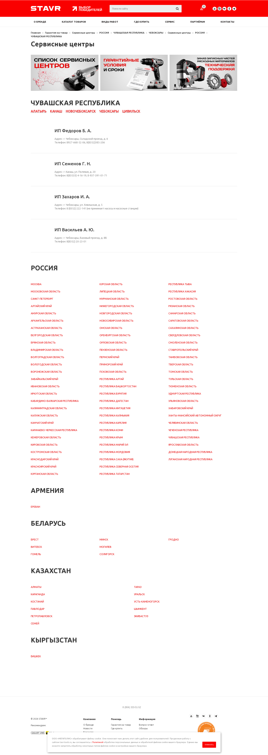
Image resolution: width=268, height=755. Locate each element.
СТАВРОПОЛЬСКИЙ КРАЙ (183, 349)
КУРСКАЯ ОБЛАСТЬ (111, 284)
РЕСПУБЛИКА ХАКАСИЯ (182, 291)
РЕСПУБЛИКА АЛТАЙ (112, 379)
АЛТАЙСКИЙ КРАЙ (41, 306)
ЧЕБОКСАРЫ (109, 111)
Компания (89, 719)
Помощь (116, 719)
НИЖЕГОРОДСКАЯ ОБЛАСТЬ (117, 306)
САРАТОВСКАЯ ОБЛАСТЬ (183, 320)
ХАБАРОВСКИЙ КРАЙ (180, 408)
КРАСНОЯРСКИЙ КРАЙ (43, 466)
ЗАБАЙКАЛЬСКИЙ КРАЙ (44, 379)
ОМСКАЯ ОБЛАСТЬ (111, 328)
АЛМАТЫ (36, 587)
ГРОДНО (173, 539)
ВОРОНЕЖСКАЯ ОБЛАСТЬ (46, 371)
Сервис (170, 21)
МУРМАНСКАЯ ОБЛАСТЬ (114, 298)
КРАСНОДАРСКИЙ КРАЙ (45, 459)
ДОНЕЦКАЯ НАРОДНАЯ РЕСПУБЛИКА (190, 452)
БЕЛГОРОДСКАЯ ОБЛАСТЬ (47, 335)
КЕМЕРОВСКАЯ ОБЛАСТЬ (46, 437)
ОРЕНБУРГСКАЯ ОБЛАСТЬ (115, 335)
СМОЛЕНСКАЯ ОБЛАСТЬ (183, 342)
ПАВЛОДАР (37, 608)
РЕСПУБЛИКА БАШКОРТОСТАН (118, 386)
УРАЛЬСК (139, 594)
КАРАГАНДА (38, 594)
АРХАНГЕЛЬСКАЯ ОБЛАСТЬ (47, 320)
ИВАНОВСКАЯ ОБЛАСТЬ (45, 386)
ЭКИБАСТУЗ (141, 616)
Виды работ (110, 21)
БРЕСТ (35, 539)
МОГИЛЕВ (105, 546)
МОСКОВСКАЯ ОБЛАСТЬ (45, 291)
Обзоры (143, 728)
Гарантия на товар (121, 725)
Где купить (141, 21)
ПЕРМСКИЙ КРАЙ (109, 357)
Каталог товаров (74, 21)
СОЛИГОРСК (107, 554)
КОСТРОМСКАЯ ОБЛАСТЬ (46, 452)
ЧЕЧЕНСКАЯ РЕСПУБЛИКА (183, 430)
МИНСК (104, 539)
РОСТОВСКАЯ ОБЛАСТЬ (182, 298)
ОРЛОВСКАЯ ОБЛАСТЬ (113, 342)
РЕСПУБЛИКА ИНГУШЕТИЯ (115, 408)
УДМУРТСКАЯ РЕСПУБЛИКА (184, 393)
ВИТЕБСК (36, 546)
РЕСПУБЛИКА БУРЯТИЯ (113, 393)
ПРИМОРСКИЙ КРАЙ (111, 364)
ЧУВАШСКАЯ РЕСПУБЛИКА (183, 437)
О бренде (40, 21)
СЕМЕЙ (35, 623)
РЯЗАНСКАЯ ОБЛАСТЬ (181, 306)
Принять (209, 745)
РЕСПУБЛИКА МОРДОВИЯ (115, 452)
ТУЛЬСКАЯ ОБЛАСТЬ (180, 379)
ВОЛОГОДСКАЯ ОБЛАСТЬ (46, 364)
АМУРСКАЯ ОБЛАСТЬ (43, 313)
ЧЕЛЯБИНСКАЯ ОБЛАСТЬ (183, 422)
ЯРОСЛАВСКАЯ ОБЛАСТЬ (183, 444)
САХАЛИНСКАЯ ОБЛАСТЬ (183, 328)
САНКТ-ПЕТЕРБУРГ (42, 298)
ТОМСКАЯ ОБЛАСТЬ (180, 371)
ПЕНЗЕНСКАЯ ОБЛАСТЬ (113, 349)
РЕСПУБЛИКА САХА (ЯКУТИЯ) (116, 459)
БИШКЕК (36, 656)
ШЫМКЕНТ (140, 608)
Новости (87, 728)
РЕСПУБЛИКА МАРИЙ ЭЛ (114, 444)
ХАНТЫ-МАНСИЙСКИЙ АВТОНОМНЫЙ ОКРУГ (195, 415)
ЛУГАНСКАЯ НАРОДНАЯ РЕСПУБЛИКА (190, 459)
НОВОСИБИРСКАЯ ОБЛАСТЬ (116, 320)
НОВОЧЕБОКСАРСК (81, 111)
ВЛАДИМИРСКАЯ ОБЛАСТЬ (47, 349)
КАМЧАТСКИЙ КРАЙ (42, 422)
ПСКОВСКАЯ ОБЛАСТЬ (113, 371)
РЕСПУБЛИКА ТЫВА (180, 284)
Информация (147, 719)
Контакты (227, 21)
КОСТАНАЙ (37, 601)
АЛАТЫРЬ (38, 111)
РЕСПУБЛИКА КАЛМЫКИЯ (114, 415)
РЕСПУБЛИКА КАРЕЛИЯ (113, 422)
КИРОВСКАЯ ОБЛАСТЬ (44, 444)
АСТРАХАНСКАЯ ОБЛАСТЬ (46, 328)
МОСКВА (36, 284)
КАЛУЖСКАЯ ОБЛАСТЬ (44, 415)
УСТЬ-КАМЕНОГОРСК (147, 601)
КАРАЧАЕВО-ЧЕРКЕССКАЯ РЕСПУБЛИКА (54, 430)
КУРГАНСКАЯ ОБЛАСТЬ (44, 473)
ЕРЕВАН (35, 506)
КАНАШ (56, 111)
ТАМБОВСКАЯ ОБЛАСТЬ (183, 357)
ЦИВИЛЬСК (131, 111)
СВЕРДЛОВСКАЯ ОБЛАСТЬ (184, 335)
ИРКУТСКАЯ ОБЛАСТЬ (44, 393)
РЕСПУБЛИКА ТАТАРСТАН (115, 473)
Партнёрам (197, 21)
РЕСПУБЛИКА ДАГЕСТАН (114, 400)
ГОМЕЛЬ (36, 554)
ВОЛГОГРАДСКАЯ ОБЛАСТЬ (47, 357)
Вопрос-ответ (146, 725)
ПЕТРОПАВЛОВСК (41, 616)
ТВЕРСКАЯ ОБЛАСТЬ (180, 364)
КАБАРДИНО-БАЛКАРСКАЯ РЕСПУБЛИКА (55, 400)
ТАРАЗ (137, 587)
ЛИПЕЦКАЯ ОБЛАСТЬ (112, 291)
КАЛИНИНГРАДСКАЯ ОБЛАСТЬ (49, 408)
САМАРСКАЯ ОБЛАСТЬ (182, 313)
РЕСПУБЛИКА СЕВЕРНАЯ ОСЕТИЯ (119, 466)
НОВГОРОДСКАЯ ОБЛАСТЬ (116, 313)
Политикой (97, 742)
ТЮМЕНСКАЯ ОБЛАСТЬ (182, 386)
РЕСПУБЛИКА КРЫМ (111, 437)
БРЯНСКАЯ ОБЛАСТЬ (43, 342)
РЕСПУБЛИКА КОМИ (111, 430)
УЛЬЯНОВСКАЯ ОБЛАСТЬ (183, 400)
